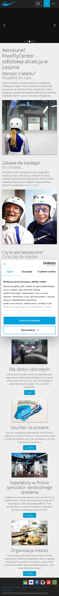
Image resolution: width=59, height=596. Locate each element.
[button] (4, 25)
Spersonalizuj (28, 330)
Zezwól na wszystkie (29, 320)
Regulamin (6, 590)
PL (47, 3)
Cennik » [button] (29, 392)
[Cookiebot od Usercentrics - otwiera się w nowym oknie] (43, 264)
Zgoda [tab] (10, 271)
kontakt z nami (31, 185)
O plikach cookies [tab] (47, 271)
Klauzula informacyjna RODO (34, 587)
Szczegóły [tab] (27, 271)
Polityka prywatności (11, 587)
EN (53, 3)
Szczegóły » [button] (29, 447)
